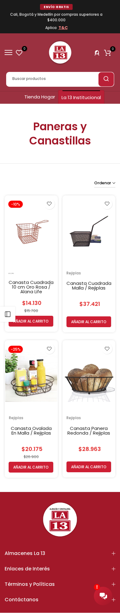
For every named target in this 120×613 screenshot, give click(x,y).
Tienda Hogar (39, 97)
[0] (19, 52)
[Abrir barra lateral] (7, 314)
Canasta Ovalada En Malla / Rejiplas (31, 430)
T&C (63, 28)
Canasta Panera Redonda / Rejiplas (88, 430)
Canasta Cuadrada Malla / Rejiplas (88, 285)
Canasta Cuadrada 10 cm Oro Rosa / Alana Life (31, 287)
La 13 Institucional (81, 97)
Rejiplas (73, 273)
